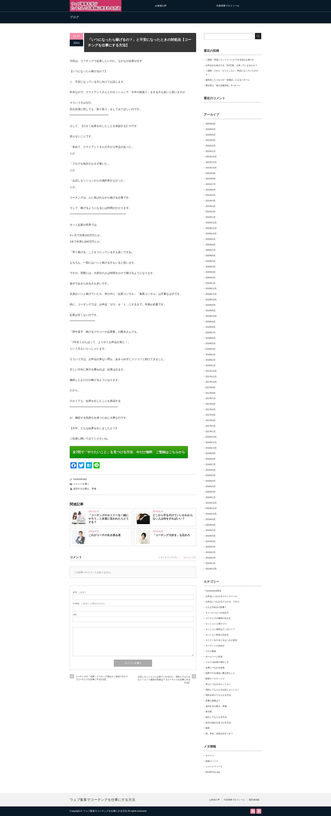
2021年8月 (210, 178)
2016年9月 (210, 453)
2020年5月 (210, 261)
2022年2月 (210, 146)
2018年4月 (210, 349)
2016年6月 (210, 470)
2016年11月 (211, 442)
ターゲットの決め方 (215, 645)
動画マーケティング (215, 678)
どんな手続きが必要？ (216, 607)
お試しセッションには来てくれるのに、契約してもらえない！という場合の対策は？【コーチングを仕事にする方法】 (164, 680)
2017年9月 (210, 387)
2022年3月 (210, 140)
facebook (258, 811)
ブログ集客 (211, 651)
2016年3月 (210, 486)
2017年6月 (210, 404)
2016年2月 (210, 492)
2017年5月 (210, 409)
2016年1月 (210, 497)
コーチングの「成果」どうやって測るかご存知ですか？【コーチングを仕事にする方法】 (101, 677)
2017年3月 (210, 420)
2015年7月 (210, 530)
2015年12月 (211, 503)
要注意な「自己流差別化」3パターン (223, 85)
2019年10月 (211, 299)
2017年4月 (210, 415)
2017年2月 (210, 426)
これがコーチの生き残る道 (104, 535)
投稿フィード (212, 761)
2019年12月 (211, 288)
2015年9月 (210, 519)
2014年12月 (211, 569)
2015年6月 (210, 536)
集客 (208, 728)
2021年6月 (210, 190)
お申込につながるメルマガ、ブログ (222, 601)
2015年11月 (211, 508)
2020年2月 (210, 277)
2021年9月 (210, 173)
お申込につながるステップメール (221, 596)
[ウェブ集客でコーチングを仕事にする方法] (95, 10)
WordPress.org (213, 772)
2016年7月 (210, 464)
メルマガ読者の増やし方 (217, 662)
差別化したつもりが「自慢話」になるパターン (228, 80)
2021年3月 (210, 206)
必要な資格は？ (213, 700)
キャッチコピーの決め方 (217, 613)
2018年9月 (210, 321)
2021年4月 (210, 200)
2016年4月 (210, 481)
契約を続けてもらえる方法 (218, 695)
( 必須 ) (79, 592)
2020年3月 (210, 272)
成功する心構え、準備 (84, 488)
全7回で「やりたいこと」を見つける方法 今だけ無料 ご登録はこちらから (129, 452)
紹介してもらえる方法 (216, 717)
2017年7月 (210, 398)
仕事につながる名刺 (215, 668)
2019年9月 (210, 305)
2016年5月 (210, 475)
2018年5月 (210, 343)
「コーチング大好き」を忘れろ (171, 535)
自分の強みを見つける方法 (218, 722)
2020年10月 (211, 233)
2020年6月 (210, 255)
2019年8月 (210, 310)
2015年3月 (210, 552)
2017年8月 (210, 393)
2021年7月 (210, 184)
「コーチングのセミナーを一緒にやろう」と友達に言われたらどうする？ (108, 519)
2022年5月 (210, 129)
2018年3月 (210, 354)
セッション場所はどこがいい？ (220, 629)
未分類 (209, 711)
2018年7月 (210, 332)
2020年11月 (211, 228)
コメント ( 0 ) (189, 557)
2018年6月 (210, 338)
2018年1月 (210, 365)
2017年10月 (211, 382)
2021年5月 (210, 195)
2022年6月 (210, 124)
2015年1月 (210, 563)
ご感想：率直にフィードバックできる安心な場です (230, 60)
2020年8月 (210, 244)
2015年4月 (210, 547)
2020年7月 (210, 250)
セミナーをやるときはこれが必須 (221, 640)
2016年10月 (211, 448)
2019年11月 (211, 294)
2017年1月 (210, 431)
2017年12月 (211, 371)
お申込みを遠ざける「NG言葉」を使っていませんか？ (231, 65)
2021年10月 (211, 168)
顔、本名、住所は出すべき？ (219, 733)
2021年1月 (210, 217)
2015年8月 (210, 525)
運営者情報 (254, 800)
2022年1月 (210, 151)
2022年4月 (210, 135)
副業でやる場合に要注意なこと (220, 673)
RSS (252, 811)
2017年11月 (211, 376)
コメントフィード (214, 766)
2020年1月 (210, 283)
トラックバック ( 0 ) (167, 557)
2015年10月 (211, 514)
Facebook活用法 (213, 591)
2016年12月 (211, 437)
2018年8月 (210, 327)
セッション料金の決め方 (217, 635)
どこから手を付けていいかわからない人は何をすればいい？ (173, 517)
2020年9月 (210, 239)
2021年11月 (211, 162)
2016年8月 (210, 459)
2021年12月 (211, 156)
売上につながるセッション (218, 684)
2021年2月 (210, 211)
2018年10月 (211, 316)
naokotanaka (80, 479)
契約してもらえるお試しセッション (222, 690)
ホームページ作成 (214, 656)
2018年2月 (210, 360)
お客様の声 (160, 5)
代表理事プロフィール (227, 5)
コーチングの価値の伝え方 (218, 618)
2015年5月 (210, 541)
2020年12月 (211, 222)
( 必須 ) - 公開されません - (90, 603)
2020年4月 (210, 266)
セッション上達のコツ (216, 623)
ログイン (210, 755)
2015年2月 (210, 558)
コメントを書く (81, 484)
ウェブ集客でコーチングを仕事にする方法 (102, 800)
